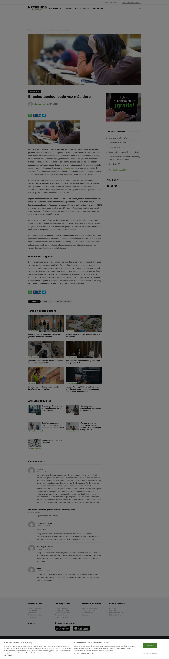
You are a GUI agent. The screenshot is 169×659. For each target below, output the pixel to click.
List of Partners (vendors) (84, 653)
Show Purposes (150, 653)
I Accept (150, 645)
